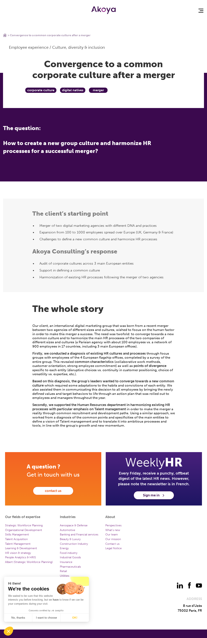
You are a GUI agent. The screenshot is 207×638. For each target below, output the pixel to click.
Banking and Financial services (79, 534)
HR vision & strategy (18, 553)
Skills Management (17, 534)
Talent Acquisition (16, 539)
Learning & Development (21, 548)
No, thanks (18, 617)
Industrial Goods (70, 557)
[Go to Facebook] (189, 585)
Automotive (67, 530)
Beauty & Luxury (70, 539)
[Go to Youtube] (199, 585)
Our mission (113, 539)
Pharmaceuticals (70, 566)
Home (5, 35)
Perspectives (113, 525)
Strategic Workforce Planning (24, 525)
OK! (74, 617)
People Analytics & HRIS (20, 557)
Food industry (68, 553)
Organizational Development (23, 530)
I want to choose (46, 617)
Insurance (66, 562)
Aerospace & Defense (74, 525)
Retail (63, 571)
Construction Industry (74, 544)
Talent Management (18, 544)
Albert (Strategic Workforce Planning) (29, 562)
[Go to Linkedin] (180, 585)
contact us (53, 491)
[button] (8, 631)
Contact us (112, 544)
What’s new (112, 530)
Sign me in (151, 495)
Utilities (64, 576)
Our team (111, 534)
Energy (64, 548)
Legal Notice (113, 548)
